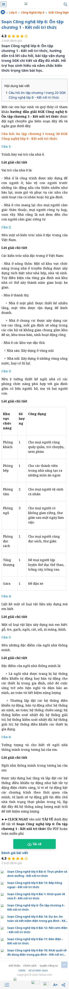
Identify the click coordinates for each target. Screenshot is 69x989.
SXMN (21, 970)
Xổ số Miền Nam (38, 970)
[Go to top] (64, 965)
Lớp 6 (13, 12)
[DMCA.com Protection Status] (34, 979)
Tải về (37, 844)
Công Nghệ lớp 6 (32, 12)
